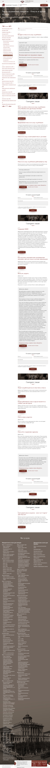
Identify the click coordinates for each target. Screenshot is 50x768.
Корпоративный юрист (38, 551)
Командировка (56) (6, 44)
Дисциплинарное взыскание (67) (8, 41)
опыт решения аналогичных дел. (37, 57)
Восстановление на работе (8, 716)
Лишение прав (5, 737)
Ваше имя (19, 75)
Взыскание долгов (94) (6, 72)
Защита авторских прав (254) (7, 70)
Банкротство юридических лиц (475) (8, 93)
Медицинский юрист (21, 648)
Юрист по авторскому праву (8, 654)
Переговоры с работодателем (8, 712)
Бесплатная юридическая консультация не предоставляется (22, 685)
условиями (24, 85)
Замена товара (20, 549)
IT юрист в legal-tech (38, 564)
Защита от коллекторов (22, 577)
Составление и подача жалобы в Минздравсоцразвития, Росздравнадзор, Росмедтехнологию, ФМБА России (24, 658)
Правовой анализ (20, 672)
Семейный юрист (5, 633)
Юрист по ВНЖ (21, 640)
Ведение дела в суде (6, 754)
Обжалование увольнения (7, 713)
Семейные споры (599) (6, 32)
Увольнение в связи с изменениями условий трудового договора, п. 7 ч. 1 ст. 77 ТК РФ (9, 702)
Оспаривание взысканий (7, 718)
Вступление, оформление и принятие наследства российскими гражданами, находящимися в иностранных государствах (8, 585)
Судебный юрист (5, 749)
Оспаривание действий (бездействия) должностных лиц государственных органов (24, 601)
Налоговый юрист (37, 549)
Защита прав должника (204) (7, 75)
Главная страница (5, 8)
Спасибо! (24, 64)
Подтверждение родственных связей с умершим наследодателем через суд (8, 611)
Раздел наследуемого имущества (9, 624)
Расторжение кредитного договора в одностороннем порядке (23, 580)
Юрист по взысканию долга (39, 554)
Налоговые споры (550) (6, 98)
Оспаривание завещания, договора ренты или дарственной (7, 590)
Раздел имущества (6, 637)
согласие (21, 84)
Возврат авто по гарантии (7, 743)
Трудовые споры (25, 8)
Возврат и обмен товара (22, 547)
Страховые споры (6, 740)
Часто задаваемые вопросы (15, 8)
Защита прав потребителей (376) (8, 35)
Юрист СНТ (5, 563)
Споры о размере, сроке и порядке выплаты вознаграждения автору (7, 667)
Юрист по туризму (21, 567)
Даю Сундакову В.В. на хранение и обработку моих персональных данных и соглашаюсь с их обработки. (32, 85)
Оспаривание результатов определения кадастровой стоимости (23, 604)
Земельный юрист (6, 575)
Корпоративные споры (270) (7, 91)
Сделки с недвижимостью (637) (7, 66)
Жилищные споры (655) (6, 37)
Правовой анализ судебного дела (24, 673)
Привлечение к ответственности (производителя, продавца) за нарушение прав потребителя (24, 561)
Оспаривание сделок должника (23, 622)
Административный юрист (22, 595)
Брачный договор (6, 648)
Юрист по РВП (20, 638)
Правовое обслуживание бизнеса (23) (8, 104)
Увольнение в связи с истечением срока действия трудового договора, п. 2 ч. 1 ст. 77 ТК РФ (9, 709)
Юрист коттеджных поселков (8, 560)
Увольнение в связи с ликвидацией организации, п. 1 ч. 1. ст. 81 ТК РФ (9, 699)
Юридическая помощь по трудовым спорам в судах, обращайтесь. (32, 185)
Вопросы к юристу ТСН (7, 573)
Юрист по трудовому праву (7, 680)
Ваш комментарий (20, 78)
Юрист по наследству (6, 581)
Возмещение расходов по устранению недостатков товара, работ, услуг (24, 557)
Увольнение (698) (6, 42)
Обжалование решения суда (8, 755)
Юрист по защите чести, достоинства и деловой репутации (22, 570)
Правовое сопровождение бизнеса (41, 566)
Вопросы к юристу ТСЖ (7, 569)
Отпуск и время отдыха (34, 8)
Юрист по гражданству (22, 641)
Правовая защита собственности (40, 562)
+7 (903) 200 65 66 (29, 1)
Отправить (33, 88)
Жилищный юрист (6, 558)
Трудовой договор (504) (7, 50)
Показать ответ (22, 118)
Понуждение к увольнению (8, 715)
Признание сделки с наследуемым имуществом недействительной (8, 607)
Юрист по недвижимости (7, 544)
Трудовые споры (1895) (6, 39)
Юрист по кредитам (21, 573)
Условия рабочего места (7, 727)
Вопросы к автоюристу (7, 748)
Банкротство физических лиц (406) (8, 73)
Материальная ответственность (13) (9, 61)
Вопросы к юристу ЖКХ (7, 567)
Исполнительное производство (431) (8, 63)
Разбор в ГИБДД (6, 739)
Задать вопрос (44, 5)
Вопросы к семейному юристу (8, 652)
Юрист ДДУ (5, 564)
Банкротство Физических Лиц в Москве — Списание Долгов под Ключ (24, 626)
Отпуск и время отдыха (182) (7, 55)
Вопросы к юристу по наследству (9, 631)
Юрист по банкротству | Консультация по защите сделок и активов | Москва (24, 630)
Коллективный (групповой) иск (8, 757)
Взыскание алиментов (7, 639)
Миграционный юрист (21, 633)
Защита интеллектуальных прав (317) (8, 95)
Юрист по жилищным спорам (8, 561)
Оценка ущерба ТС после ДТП (8, 742)
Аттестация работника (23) (7, 58)
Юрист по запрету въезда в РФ (23, 634)
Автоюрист (4, 736)
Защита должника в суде (22, 623)
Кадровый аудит (6, 729)
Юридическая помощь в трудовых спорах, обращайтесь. (30, 468)
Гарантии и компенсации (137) (8, 56)
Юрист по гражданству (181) (7, 82)
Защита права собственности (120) (8, 68)
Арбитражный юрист (38, 552)
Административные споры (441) (8, 81)
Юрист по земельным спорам (8, 576)
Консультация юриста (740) (7, 28)
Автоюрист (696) (5, 30)
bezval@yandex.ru (27, 2)
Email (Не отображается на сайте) (38, 75)
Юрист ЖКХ (5, 566)
